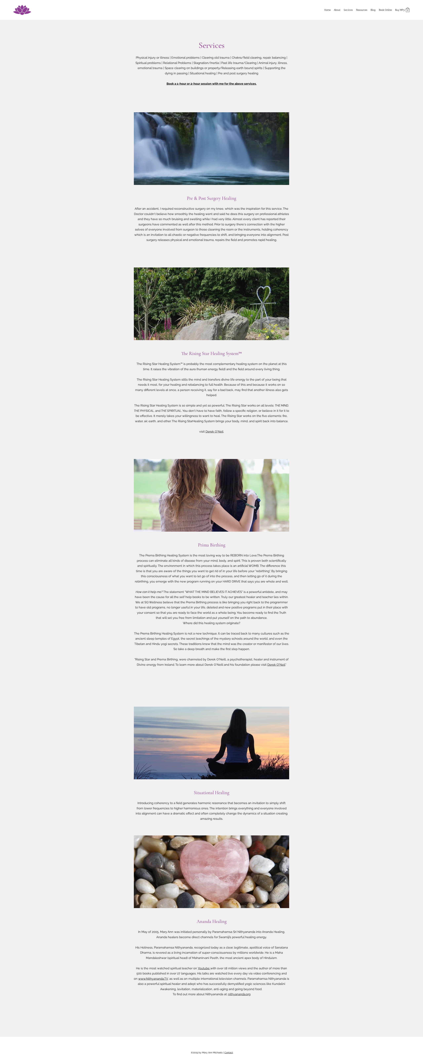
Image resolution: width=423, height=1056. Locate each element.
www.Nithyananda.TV (153, 978)
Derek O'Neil (214, 431)
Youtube (204, 968)
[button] (408, 9)
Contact (228, 1052)
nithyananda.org (239, 994)
